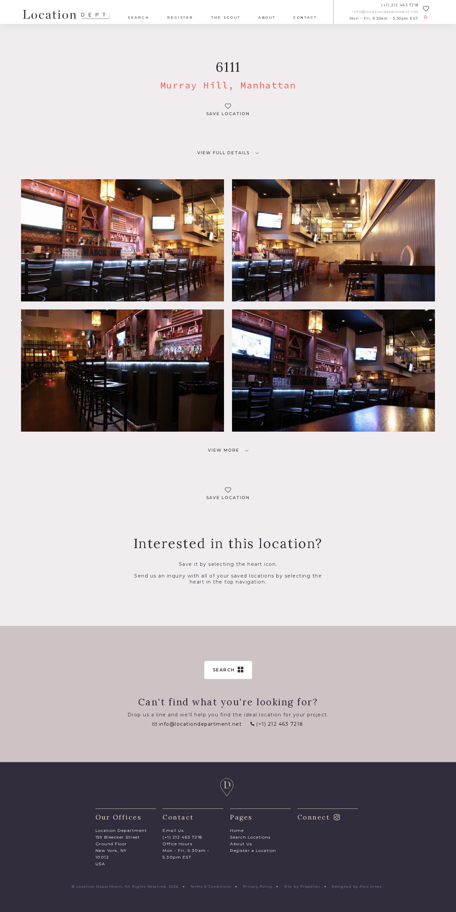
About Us (241, 843)
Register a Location (253, 850)
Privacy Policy (257, 886)
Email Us (173, 830)
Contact (305, 18)
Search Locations (250, 837)
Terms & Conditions (211, 886)
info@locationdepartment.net (386, 12)
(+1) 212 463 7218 (400, 5)
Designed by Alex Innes (357, 886)
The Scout (226, 18)
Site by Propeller (302, 886)
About (267, 18)
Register (180, 18)
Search (138, 18)
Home (237, 830)
